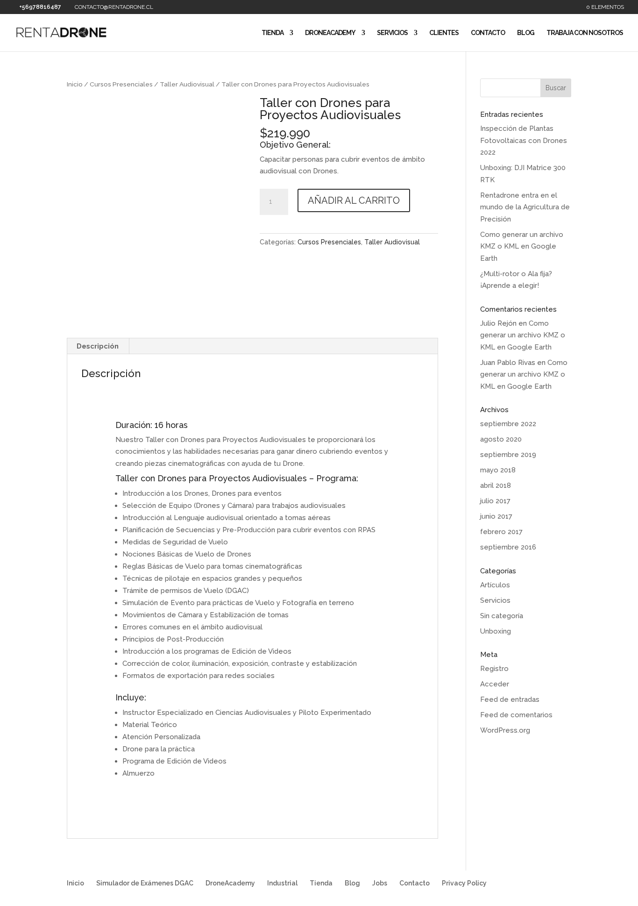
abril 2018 (495, 485)
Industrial (282, 883)
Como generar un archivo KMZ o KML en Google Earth (521, 246)
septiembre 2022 (508, 424)
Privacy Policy (464, 883)
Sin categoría (501, 616)
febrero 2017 (501, 532)
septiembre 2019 (508, 454)
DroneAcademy (330, 32)
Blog (525, 32)
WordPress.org (505, 730)
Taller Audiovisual (187, 84)
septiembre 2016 (508, 547)
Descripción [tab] (98, 346)
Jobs (379, 883)
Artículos (495, 585)
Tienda (273, 32)
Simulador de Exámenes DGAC (144, 883)
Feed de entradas (509, 699)
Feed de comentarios (516, 715)
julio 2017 (495, 501)
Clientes (444, 32)
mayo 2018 (498, 470)
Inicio (75, 84)
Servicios (392, 32)
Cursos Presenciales (121, 84)
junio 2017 (496, 516)
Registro (494, 668)
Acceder (494, 684)
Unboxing (495, 631)
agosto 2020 (501, 439)
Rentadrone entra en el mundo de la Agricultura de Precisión (525, 207)
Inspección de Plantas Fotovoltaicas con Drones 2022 (523, 140)
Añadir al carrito (354, 200)
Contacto (488, 32)
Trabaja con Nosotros (584, 32)
